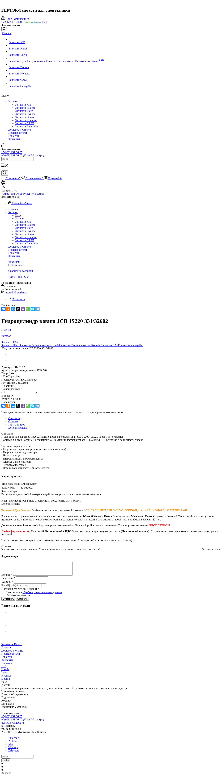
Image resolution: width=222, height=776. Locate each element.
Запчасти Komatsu (26, 120)
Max (10, 744)
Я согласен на (34, 592)
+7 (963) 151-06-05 (12, 21)
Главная (6, 647)
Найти (6, 760)
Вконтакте (18, 299)
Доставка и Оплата (19, 129)
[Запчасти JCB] (20, 39)
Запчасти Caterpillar (26, 126)
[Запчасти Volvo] (20, 51)
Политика (7, 663)
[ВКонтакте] (3, 309)
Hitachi (5, 669)
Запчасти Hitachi (25, 107)
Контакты (14, 138)
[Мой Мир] (13, 309)
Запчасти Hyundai (25, 113)
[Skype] (33, 309)
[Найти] (2, 163)
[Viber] (23, 309)
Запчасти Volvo (24, 110)
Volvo (4, 672)
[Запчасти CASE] (20, 76)
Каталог (13, 101)
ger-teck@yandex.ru (16, 292)
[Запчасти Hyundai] (20, 58)
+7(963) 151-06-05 (11, 152)
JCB (3, 666)
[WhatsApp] (28, 309)
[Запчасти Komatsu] (20, 70)
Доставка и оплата (12, 650)
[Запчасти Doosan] (20, 64)
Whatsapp (13, 747)
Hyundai (6, 675)
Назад (18, 215)
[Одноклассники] (8, 309)
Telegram (13, 750)
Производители (17, 132)
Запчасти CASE (24, 123)
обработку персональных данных (42, 592)
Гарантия (13, 135)
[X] (18, 309)
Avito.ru (12, 741)
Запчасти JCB (23, 104)
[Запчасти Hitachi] (20, 45)
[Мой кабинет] (3, 146)
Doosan (5, 678)
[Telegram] (37, 309)
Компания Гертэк (11, 644)
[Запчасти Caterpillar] (20, 83)
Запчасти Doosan (25, 117)
